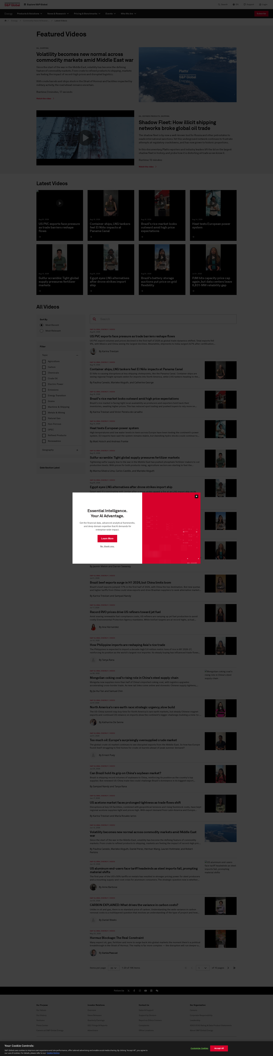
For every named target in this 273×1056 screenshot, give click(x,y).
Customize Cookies (199, 1048)
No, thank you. (107, 546)
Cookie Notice (53, 1053)
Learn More (107, 538)
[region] (136, 1048)
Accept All (219, 1048)
